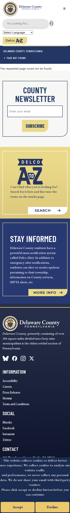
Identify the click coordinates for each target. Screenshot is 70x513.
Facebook (9, 428)
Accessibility (10, 380)
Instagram (8, 434)
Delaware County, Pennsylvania (23, 51)
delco (10, 40)
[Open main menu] (64, 8)
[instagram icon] (23, 357)
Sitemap (7, 398)
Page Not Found (16, 58)
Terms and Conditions (16, 404)
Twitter (7, 439)
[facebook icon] (6, 357)
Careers (7, 386)
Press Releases (11, 392)
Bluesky (7, 422)
